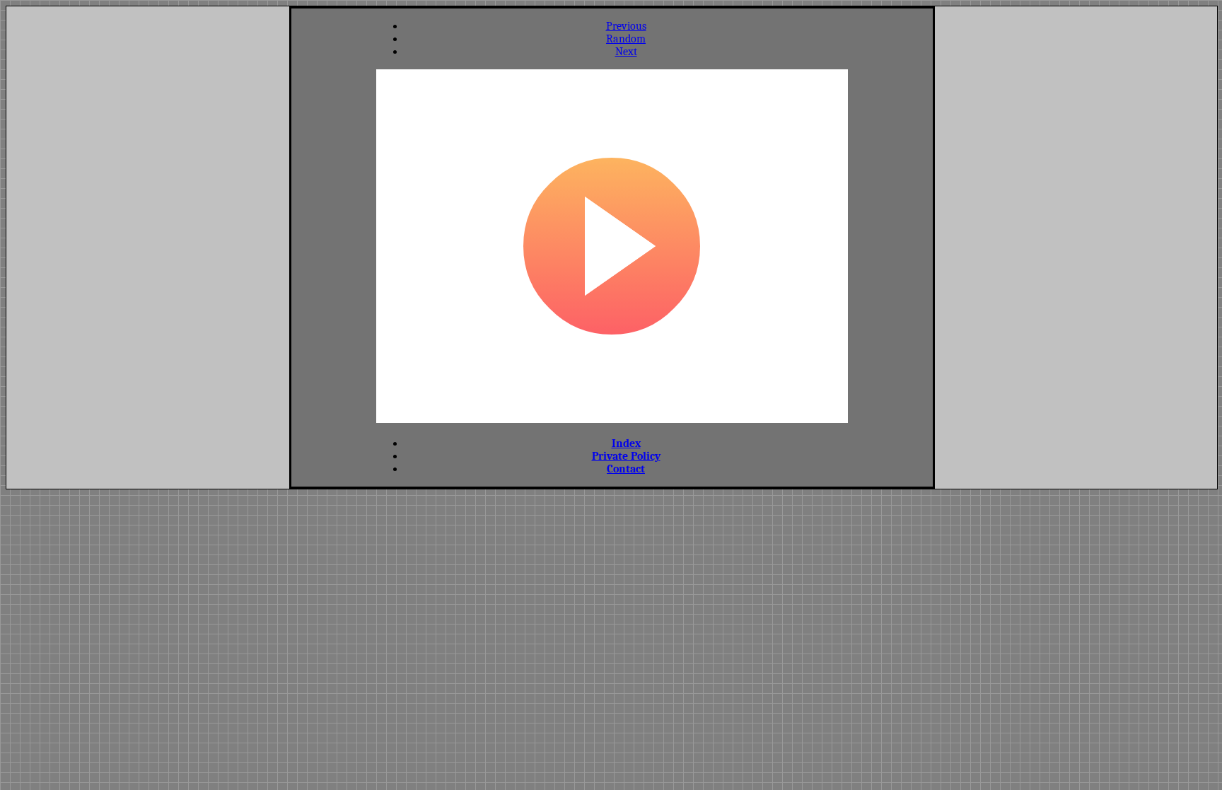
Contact (626, 469)
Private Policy (626, 456)
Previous (626, 26)
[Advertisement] (333, 246)
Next (626, 51)
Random (626, 39)
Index (626, 443)
